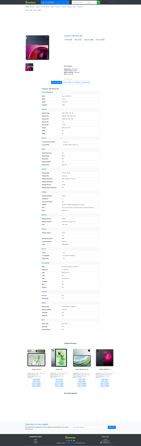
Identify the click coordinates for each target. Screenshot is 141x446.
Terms (74, 6)
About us (80, 6)
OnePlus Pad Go (36, 369)
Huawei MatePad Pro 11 (81, 369)
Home (27, 6)
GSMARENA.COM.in (70, 443)
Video (76, 82)
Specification (56, 82)
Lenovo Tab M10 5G (73, 36)
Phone (43, 6)
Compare (85, 82)
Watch (48, 6)
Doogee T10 (59, 369)
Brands (32, 6)
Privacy (69, 6)
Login (114, 2)
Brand (35, 439)
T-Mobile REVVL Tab (104, 369)
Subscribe (112, 427)
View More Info (68, 79)
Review (58, 6)
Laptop (38, 6)
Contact (63, 6)
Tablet (39, 10)
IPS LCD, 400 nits (66, 173)
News (52, 6)
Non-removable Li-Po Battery (68, 306)
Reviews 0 (67, 82)
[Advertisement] (49, 22)
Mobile (30, 10)
